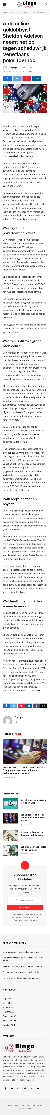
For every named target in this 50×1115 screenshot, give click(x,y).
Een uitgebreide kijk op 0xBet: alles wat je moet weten (33, 817)
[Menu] (4, 4)
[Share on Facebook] (7, 78)
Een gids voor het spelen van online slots (21, 972)
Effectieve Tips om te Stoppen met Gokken (22, 966)
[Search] (45, 4)
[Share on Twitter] (17, 78)
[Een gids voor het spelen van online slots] (10, 850)
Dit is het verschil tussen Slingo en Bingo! (21, 952)
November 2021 (10, 1021)
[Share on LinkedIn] (36, 78)
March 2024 (8, 1007)
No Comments (11, 71)
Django (14, 68)
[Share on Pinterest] (26, 78)
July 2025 (7, 999)
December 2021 (10, 1016)
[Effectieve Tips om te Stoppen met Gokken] (10, 835)
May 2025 (7, 1003)
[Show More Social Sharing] (44, 78)
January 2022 (9, 1012)
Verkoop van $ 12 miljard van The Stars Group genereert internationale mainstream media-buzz (24, 770)
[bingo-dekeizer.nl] (26, 4)
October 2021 (9, 1025)
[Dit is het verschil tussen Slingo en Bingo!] (10, 803)
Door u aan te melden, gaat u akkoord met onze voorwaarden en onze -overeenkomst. (26, 917)
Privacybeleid (18, 920)
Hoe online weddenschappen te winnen (20, 978)
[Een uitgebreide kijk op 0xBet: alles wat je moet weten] (10, 818)
